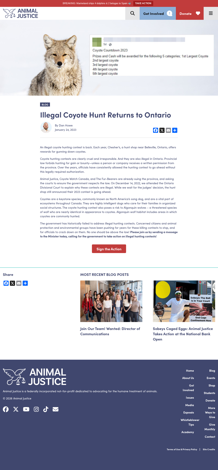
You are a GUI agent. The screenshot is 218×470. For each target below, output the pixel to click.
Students (209, 393)
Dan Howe (66, 125)
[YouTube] (26, 409)
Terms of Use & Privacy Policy (182, 449)
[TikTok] (45, 409)
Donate (210, 400)
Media (189, 405)
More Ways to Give (210, 412)
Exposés (188, 412)
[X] (16, 409)
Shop (212, 385)
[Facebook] (6, 409)
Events (211, 378)
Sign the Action (109, 248)
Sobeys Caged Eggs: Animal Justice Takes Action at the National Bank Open (183, 333)
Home (190, 370)
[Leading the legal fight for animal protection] (19, 13)
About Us (188, 378)
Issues (190, 397)
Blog (212, 370)
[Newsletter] (55, 409)
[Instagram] (36, 409)
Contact (210, 437)
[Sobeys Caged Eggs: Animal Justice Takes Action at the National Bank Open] (184, 301)
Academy (187, 432)
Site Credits (209, 449)
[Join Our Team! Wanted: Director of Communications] (111, 301)
